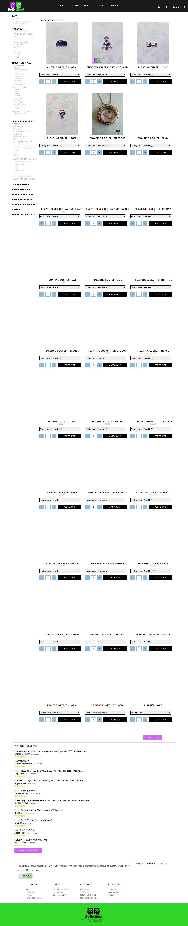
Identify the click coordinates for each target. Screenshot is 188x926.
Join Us (29, 895)
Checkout (152, 738)
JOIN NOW (25, 876)
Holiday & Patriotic (19, 170)
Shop (61, 6)
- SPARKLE (17, 93)
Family (16, 168)
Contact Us (58, 892)
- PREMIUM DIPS (19, 102)
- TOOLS (16, 115)
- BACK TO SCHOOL (20, 31)
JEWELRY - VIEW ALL (23, 121)
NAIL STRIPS (17, 68)
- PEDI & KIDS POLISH (20, 70)
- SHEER (16, 89)
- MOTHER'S (17, 39)
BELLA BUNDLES (21, 189)
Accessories (17, 18)
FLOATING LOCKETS (21, 131)
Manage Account (115, 889)
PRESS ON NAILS (19, 65)
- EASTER (16, 37)
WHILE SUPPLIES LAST (24, 204)
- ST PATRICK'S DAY (20, 42)
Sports (16, 173)
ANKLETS (16, 124)
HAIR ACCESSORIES (23, 194)
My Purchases (113, 892)
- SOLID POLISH (19, 74)
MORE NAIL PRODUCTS (22, 111)
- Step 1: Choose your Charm (22, 161)
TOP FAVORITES (20, 184)
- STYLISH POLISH (19, 80)
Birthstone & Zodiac (19, 164)
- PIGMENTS (17, 100)
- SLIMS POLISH (18, 72)
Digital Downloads (19, 24)
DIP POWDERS (18, 98)
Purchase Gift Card (34, 898)
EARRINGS (17, 129)
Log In (100, 6)
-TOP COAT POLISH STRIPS (22, 84)
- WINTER (16, 47)
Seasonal (16, 154)
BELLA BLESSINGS (22, 199)
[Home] (159, 7)
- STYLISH (17, 95)
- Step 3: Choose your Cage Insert (24, 148)
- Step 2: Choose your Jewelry (22, 176)
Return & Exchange (88, 895)
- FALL (15, 50)
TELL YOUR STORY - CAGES (24, 142)
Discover (74, 6)
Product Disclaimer (88, 898)
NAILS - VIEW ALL (21, 63)
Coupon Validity (60, 895)
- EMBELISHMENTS (20, 113)
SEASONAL (18, 29)
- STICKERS (17, 78)
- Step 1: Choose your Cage (22, 143)
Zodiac (16, 156)
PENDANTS (17, 134)
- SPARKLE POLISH (19, 76)
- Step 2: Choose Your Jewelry (22, 146)
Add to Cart (69, 82)
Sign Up (87, 6)
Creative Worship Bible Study (23, 21)
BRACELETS (17, 126)
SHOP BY (17, 209)
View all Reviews (28, 850)
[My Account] (166, 7)
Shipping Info (85, 892)
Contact (114, 6)
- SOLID (16, 91)
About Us (30, 892)
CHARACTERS (18, 82)
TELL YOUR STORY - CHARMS (24, 159)
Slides (15, 139)
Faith (15, 16)
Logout (111, 895)
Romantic (17, 172)
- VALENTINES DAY (20, 44)
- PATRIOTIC (17, 52)
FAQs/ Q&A (84, 889)
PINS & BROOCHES (20, 136)
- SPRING (16, 55)
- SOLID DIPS (18, 106)
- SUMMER (17, 57)
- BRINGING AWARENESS (23, 34)
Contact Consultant (61, 889)
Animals (16, 150)
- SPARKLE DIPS (18, 108)
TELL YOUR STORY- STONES (24, 179)
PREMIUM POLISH (20, 87)
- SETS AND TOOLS (20, 104)
